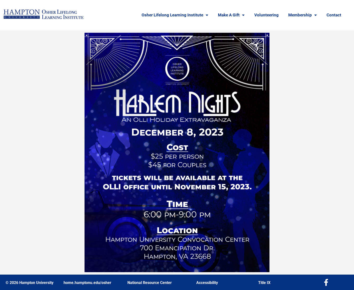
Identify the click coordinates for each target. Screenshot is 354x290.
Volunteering (266, 15)
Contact (334, 15)
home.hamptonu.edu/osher (87, 282)
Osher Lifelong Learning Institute (172, 15)
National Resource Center (149, 282)
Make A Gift (229, 15)
